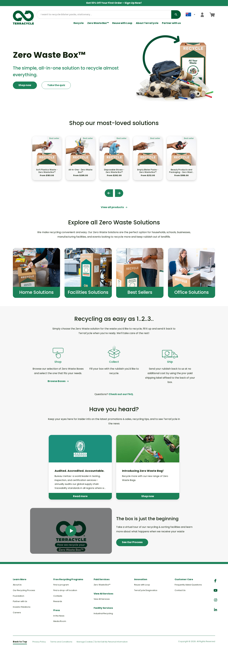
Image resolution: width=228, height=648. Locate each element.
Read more (80, 496)
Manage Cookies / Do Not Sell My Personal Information (102, 642)
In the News (58, 615)
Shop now (24, 85)
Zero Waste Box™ (98, 23)
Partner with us (171, 23)
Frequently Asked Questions (188, 584)
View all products (112, 207)
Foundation (18, 596)
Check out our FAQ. (121, 394)
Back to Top (20, 641)
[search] (176, 14)
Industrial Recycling (103, 613)
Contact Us (180, 590)
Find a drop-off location (65, 590)
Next (119, 193)
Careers (17, 612)
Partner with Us (20, 601)
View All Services (102, 599)
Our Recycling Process (24, 590)
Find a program (61, 584)
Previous (109, 193)
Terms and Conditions (61, 641)
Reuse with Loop (122, 23)
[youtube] (215, 590)
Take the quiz (56, 85)
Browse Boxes (56, 381)
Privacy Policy (39, 641)
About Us (17, 584)
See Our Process (132, 542)
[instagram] (215, 600)
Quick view (47, 160)
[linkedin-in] (215, 609)
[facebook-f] (215, 580)
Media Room (59, 621)
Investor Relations (21, 607)
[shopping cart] (212, 14)
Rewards (57, 601)
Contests (57, 596)
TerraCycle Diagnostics (145, 590)
